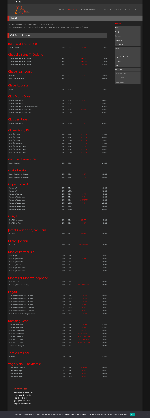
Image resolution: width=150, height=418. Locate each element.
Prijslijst (71, 10)
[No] (147, 414)
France (118, 23)
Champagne (119, 44)
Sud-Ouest (118, 69)
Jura (116, 53)
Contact (117, 10)
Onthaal (61, 10)
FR (125, 10)
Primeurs (107, 10)
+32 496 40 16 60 (21, 398)
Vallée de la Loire (120, 74)
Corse (117, 48)
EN (135, 10)
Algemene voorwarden (23, 403)
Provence (118, 61)
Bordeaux (118, 36)
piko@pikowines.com (22, 401)
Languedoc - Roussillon (122, 57)
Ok (132, 414)
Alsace (117, 28)
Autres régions (119, 82)
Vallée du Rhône (120, 78)
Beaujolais (118, 32)
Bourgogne (118, 40)
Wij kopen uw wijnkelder (91, 10)
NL (130, 10)
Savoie (117, 65)
